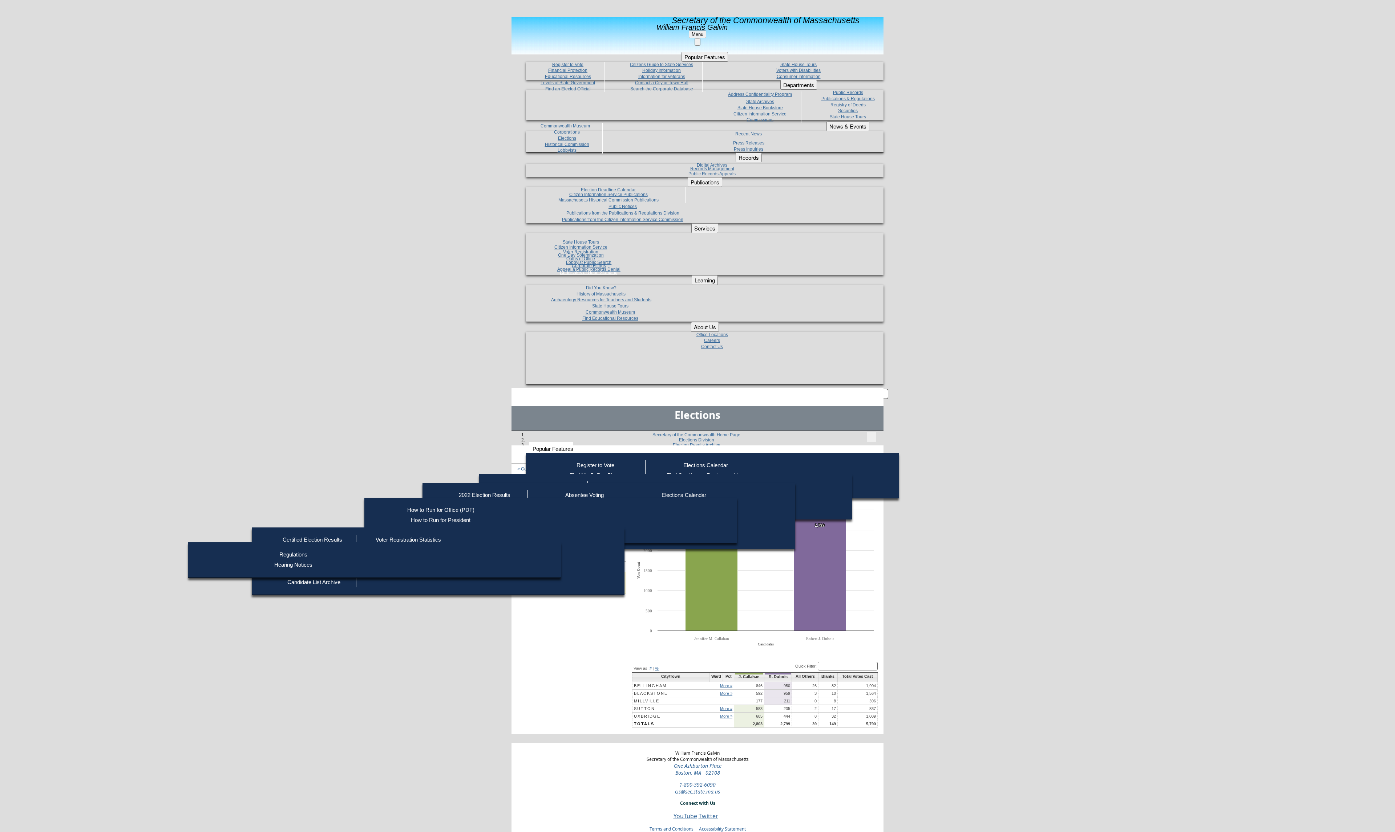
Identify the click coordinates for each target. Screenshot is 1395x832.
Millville (646, 701)
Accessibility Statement (722, 829)
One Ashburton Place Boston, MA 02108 (697, 769)
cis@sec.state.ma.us (697, 791)
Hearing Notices (293, 565)
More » (726, 686)
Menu (697, 34)
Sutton (644, 708)
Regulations (293, 554)
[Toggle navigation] (871, 437)
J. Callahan (749, 676)
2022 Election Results (484, 495)
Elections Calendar (705, 465)
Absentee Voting (584, 495)
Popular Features (553, 449)
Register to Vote (595, 465)
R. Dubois (778, 676)
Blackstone (651, 693)
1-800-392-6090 (697, 784)
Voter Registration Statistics (408, 540)
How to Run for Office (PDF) (440, 510)
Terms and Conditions (672, 829)
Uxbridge (647, 716)
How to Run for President (440, 520)
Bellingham (650, 686)
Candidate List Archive (313, 582)
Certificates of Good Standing (589, 272)
